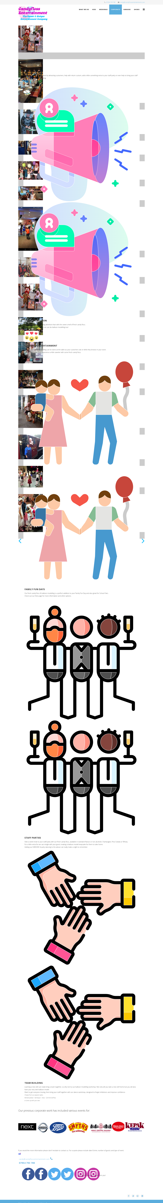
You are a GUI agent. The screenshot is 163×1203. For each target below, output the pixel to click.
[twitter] (61, 1180)
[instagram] (87, 1180)
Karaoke (127, 9)
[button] (20, 541)
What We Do (84, 9)
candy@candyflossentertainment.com (132, 2)
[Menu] (144, 9)
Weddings (103, 9)
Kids (94, 9)
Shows (136, 9)
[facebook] (35, 1180)
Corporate (115, 9)
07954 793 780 (110, 2)
